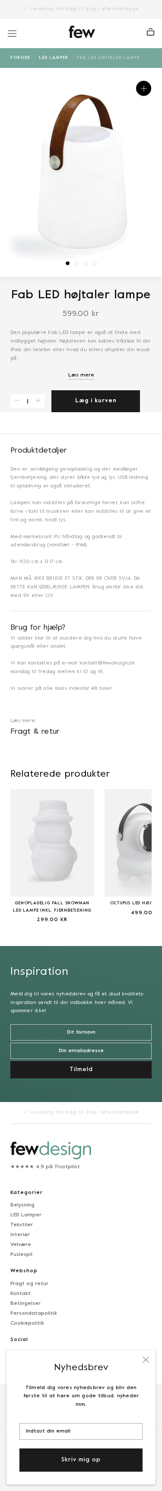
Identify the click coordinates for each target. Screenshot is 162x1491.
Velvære (20, 1244)
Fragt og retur (29, 1283)
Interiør (20, 1234)
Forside (20, 58)
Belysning (22, 1205)
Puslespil (21, 1254)
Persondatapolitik (33, 1313)
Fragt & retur (35, 731)
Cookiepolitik (27, 1323)
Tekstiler (21, 1225)
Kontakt (20, 1293)
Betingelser (25, 1303)
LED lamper (53, 58)
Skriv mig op (81, 1460)
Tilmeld (81, 1069)
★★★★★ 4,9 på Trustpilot (45, 1167)
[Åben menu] (12, 34)
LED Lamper (25, 1215)
